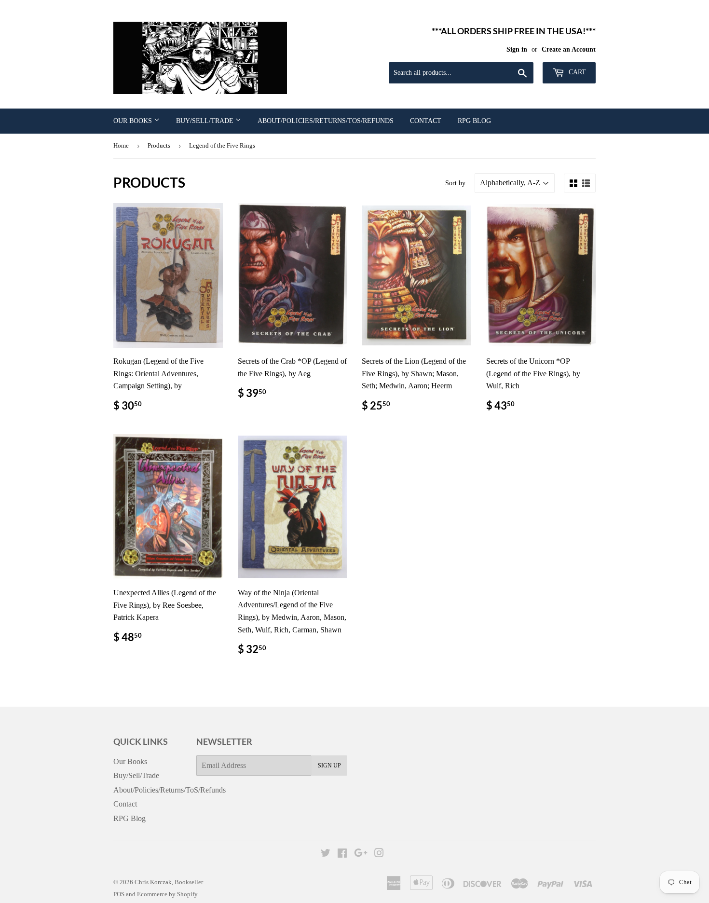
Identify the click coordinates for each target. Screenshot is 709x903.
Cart (576, 72)
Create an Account (569, 49)
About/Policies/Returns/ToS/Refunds (326, 120)
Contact (425, 120)
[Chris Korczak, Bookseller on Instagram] (379, 854)
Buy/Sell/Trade (205, 120)
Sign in (516, 49)
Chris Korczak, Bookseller (169, 882)
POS (118, 894)
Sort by (455, 183)
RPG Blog (474, 120)
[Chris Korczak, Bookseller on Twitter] (325, 854)
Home (121, 145)
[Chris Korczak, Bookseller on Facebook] (342, 854)
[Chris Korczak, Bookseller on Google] (361, 854)
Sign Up (329, 765)
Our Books (133, 120)
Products (159, 145)
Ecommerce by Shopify (167, 894)
